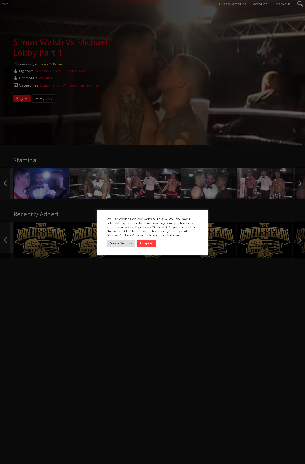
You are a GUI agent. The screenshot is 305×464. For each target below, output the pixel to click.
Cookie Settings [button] (120, 243)
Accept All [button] (146, 243)
